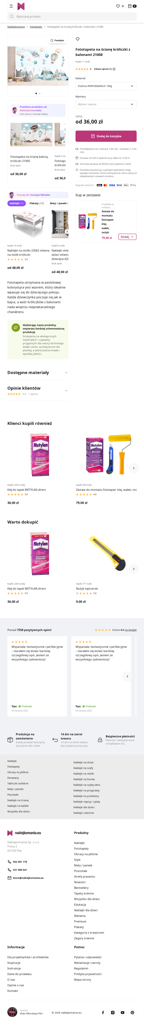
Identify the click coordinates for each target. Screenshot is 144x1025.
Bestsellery (81, 888)
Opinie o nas (15, 985)
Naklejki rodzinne (83, 812)
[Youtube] (122, 1012)
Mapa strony (82, 980)
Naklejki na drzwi (83, 762)
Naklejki (17, 203)
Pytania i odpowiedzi (88, 957)
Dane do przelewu (19, 974)
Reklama (80, 916)
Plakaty (37, 203)
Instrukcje (14, 968)
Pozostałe (12, 794)
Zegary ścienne (84, 938)
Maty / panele (61, 203)
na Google (131, 630)
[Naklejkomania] (38, 833)
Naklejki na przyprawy (86, 790)
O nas (11, 980)
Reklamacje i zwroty (87, 963)
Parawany (13, 777)
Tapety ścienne (84, 893)
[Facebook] (103, 1012)
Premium (80, 921)
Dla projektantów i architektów (28, 957)
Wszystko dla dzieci (18, 811)
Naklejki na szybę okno (86, 784)
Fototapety (13, 766)
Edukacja (80, 905)
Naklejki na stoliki (83, 773)
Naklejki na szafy (83, 768)
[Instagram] (113, 1012)
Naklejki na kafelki (18, 805)
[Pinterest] (132, 1012)
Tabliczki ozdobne (17, 783)
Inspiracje (13, 963)
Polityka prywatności (88, 974)
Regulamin (81, 968)
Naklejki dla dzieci (84, 807)
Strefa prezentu (84, 876)
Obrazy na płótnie (17, 772)
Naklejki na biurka (84, 779)
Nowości (80, 882)
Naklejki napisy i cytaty (86, 801)
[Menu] (11, 6)
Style (77, 860)
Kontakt (12, 991)
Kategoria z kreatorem (89, 933)
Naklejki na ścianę (18, 800)
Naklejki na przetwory (86, 796)
